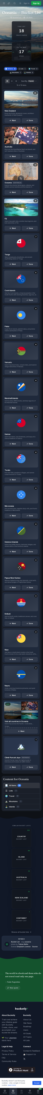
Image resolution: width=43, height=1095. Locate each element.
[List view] (12, 81)
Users (25, 1030)
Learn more (12, 1085)
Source (35, 946)
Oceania (9, 12)
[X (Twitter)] (24, 1059)
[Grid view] (7, 81)
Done (31, 120)
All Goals (27, 1033)
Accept (36, 1083)
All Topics (27, 1037)
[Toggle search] (14, 3)
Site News (27, 1023)
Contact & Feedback (31, 1051)
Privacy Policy (8, 1051)
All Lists (26, 1040)
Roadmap (27, 1026)
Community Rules (9, 1061)
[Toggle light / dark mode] (20, 3)
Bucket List (15, 942)
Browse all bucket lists (20, 932)
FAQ (3, 1058)
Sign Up (36, 3)
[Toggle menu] (4, 3)
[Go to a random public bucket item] (8, 3)
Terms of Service (9, 1054)
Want (14, 120)
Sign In (26, 3)
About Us (27, 1019)
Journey (13, 1038)
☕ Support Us (29, 1054)
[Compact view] (16, 81)
